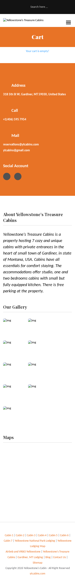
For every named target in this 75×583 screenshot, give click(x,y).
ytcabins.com (37, 573)
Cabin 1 (9, 535)
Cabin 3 (31, 535)
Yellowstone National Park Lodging (35, 540)
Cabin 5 (53, 535)
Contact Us (59, 557)
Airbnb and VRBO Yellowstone (23, 551)
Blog (48, 557)
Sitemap (37, 562)
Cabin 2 (20, 535)
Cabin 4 (42, 535)
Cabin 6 (64, 535)
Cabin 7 (8, 540)
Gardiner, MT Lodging (30, 557)
